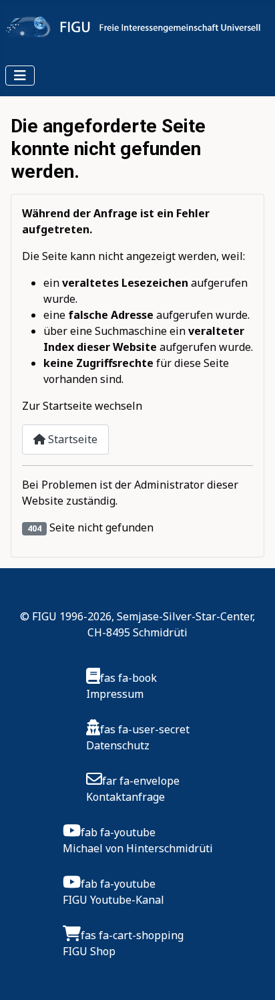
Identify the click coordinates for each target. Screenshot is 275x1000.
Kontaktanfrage (125, 796)
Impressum (115, 693)
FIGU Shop (89, 951)
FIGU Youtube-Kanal (113, 899)
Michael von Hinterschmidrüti (138, 848)
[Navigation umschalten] (20, 76)
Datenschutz (118, 745)
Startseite (71, 439)
